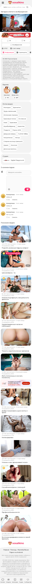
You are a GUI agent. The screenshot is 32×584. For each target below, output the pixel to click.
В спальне (22, 119)
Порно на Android (16, 552)
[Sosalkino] (16, 2)
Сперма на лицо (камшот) (13, 141)
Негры (17, 137)
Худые (6, 145)
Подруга (7, 130)
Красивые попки (10, 119)
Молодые (7, 107)
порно (16, 555)
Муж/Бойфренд (9, 126)
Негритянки (8, 137)
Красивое (13, 122)
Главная (6, 550)
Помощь (13, 550)
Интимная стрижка (11, 115)
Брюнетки (17, 107)
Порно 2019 (16, 130)
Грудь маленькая (10, 111)
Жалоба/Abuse (23, 550)
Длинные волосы (10, 149)
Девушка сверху (10, 134)
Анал (5, 122)
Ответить (14, 199)
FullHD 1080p (23, 134)
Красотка (21, 126)
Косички (14, 145)
